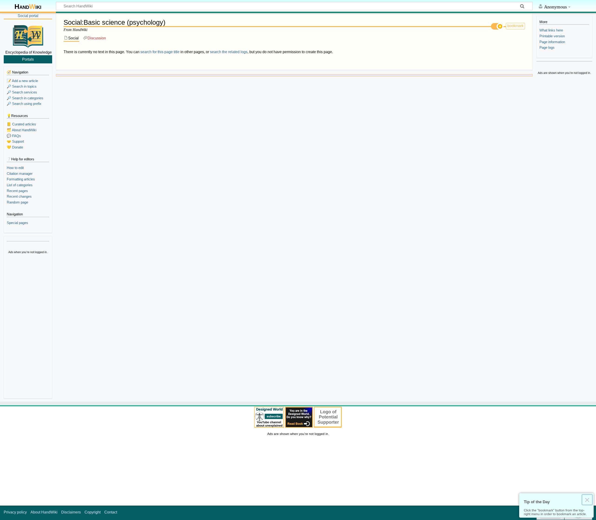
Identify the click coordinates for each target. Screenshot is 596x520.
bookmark (515, 26)
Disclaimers (71, 512)
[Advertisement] (28, 327)
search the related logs (228, 52)
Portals (28, 59)
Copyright (93, 512)
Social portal (28, 16)
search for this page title (159, 52)
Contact (110, 512)
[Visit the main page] (28, 35)
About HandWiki (44, 512)
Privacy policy (15, 512)
